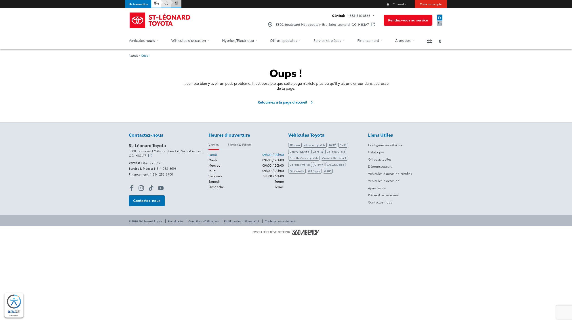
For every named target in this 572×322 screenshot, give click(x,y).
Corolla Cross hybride (304, 158)
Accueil (133, 55)
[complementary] (13, 305)
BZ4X (332, 145)
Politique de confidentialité (241, 221)
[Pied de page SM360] (306, 232)
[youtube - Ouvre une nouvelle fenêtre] (161, 188)
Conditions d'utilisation (203, 221)
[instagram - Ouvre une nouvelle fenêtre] (141, 188)
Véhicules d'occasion (384, 180)
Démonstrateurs (380, 166)
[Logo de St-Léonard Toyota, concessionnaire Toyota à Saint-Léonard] (160, 20)
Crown (318, 164)
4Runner (295, 145)
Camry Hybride (299, 151)
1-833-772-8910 (152, 162)
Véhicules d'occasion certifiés (390, 173)
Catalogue (376, 152)
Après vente (377, 188)
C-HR (343, 145)
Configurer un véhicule (385, 145)
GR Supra (314, 171)
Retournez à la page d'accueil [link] (282, 102)
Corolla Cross (336, 151)
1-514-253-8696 (165, 168)
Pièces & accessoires (383, 195)
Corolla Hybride (300, 164)
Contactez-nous (380, 202)
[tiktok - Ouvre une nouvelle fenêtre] (151, 188)
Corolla (318, 151)
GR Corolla (297, 171)
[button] (138, 4)
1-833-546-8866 (358, 15)
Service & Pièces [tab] (240, 144)
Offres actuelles (379, 159)
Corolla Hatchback (334, 158)
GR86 (327, 171)
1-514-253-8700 (161, 174)
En (439, 23)
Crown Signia (335, 164)
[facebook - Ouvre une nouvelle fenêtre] (131, 188)
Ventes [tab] (213, 144)
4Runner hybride (314, 145)
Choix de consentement (280, 221)
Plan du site (175, 221)
